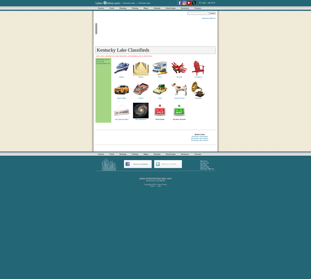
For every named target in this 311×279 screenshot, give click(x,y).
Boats (121, 77)
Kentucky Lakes (129, 3)
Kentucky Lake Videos (199, 140)
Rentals (157, 8)
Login (203, 3)
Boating (123, 8)
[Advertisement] (141, 29)
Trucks (140, 98)
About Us (203, 161)
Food (112, 8)
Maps (146, 8)
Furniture (198, 77)
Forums (198, 8)
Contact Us (204, 163)
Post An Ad (100, 61)
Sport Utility (121, 98)
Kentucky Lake (144, 3)
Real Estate (171, 8)
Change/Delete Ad (103, 63)
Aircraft (179, 77)
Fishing (135, 8)
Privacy (152, 186)
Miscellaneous (140, 119)
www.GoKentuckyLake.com (155, 178)
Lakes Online (162, 184)
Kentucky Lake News (200, 136)
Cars (160, 98)
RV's (160, 77)
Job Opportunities (121, 119)
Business (185, 8)
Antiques (198, 98)
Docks (140, 77)
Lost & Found (179, 98)
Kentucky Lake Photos (199, 138)
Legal (159, 186)
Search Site (204, 167)
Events (101, 8)
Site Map (203, 165)
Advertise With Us (209, 18)
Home (213, 3)
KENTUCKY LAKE (154, 180)
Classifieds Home (102, 59)
